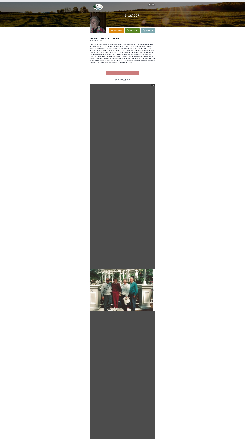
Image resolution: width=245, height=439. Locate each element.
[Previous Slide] (92, 290)
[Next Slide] (152, 290)
